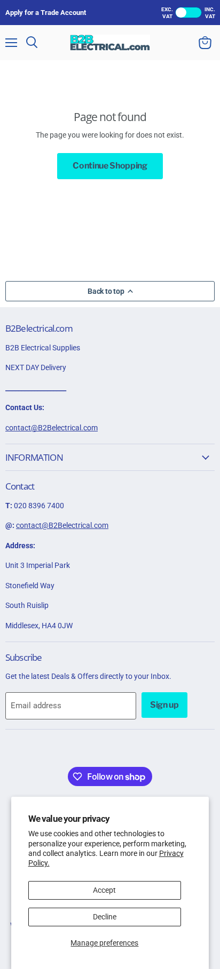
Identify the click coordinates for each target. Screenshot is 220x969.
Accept (104, 890)
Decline (104, 916)
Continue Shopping (110, 166)
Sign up (164, 705)
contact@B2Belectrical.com (51, 427)
